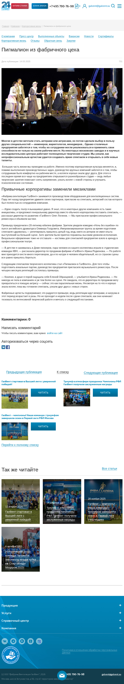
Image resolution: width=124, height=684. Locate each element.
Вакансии (74, 36)
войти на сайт (54, 333)
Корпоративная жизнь (31, 26)
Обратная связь (53, 40)
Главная (5, 26)
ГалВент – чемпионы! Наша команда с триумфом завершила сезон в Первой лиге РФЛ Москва (30, 416)
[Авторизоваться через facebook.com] (8, 347)
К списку (63, 372)
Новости (89, 36)
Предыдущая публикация (24, 372)
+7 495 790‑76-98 (61, 6)
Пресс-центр (26, 36)
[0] (76, 6)
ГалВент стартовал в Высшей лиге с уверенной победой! (29, 383)
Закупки (71, 40)
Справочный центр (15, 620)
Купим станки (20, 6)
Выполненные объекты (51, 36)
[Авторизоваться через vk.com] (4, 347)
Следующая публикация (101, 372)
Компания (15, 26)
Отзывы (35, 40)
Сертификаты (106, 36)
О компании (8, 36)
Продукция (10, 605)
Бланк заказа (39, 6)
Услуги (6, 613)
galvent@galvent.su (99, 6)
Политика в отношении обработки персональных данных (89, 651)
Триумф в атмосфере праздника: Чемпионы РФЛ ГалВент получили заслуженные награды (92, 383)
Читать (43, 392)
